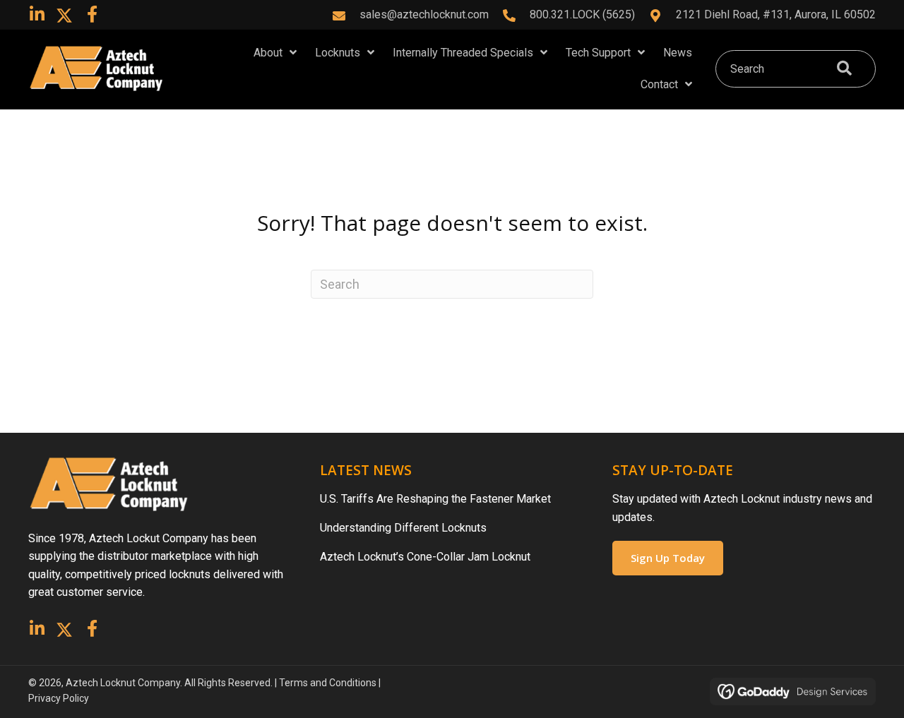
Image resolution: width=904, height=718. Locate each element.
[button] (36, 14)
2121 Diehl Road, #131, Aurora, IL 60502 (776, 14)
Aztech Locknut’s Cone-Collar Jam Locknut (425, 556)
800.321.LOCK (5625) (582, 14)
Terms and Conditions (327, 682)
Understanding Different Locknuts (403, 527)
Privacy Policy (58, 698)
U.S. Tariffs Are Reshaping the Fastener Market (435, 498)
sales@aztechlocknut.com (424, 14)
